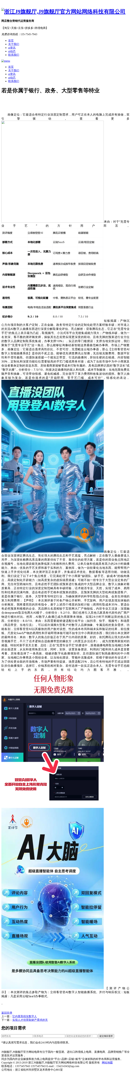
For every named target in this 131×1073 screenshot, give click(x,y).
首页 (11, 40)
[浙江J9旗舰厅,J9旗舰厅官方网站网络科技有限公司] (65, 11)
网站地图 (107, 1062)
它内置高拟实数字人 (24, 1016)
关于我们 (13, 44)
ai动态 (12, 51)
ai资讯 (12, 47)
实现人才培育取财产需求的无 (30, 1019)
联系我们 (13, 54)
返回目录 (6, 1012)
